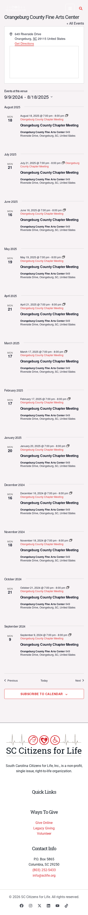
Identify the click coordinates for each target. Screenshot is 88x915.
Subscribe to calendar (42, 694)
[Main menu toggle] (70, 8)
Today (44, 680)
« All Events (75, 23)
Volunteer (44, 834)
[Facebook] (21, 906)
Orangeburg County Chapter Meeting (49, 125)
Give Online (44, 823)
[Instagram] (30, 906)
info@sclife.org (44, 875)
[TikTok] (66, 906)
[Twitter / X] (39, 906)
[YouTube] (57, 906)
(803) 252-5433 (44, 870)
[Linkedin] (48, 906)
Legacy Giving (44, 828)
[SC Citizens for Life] (15, 8)
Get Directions (24, 43)
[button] (81, 9)
